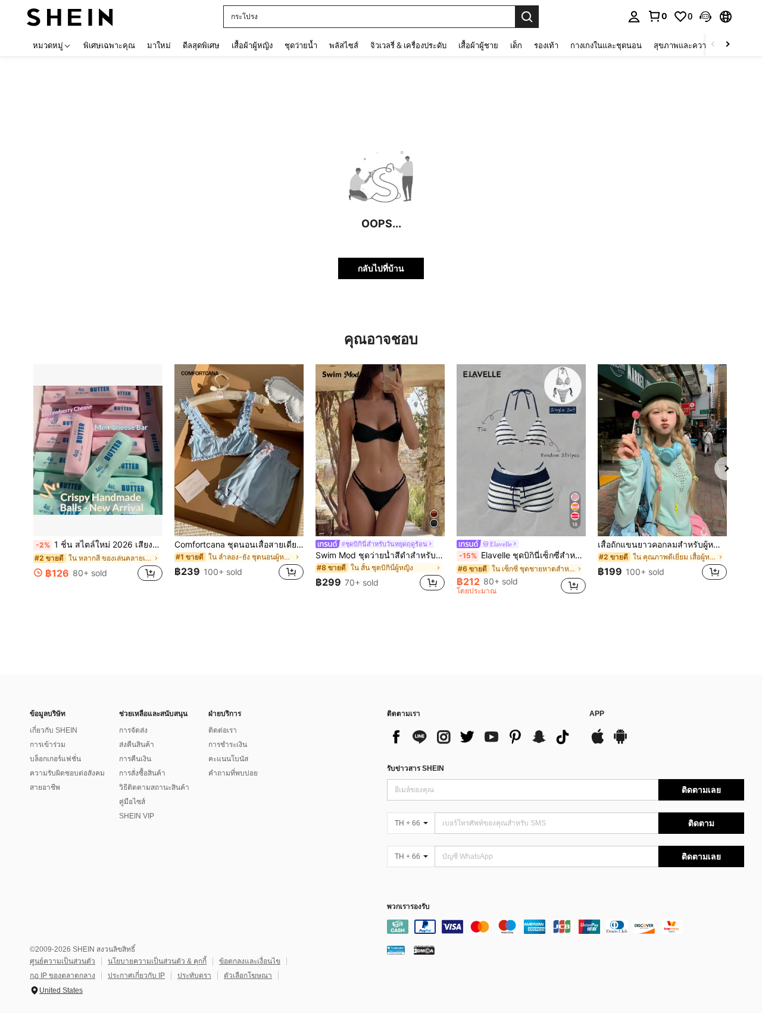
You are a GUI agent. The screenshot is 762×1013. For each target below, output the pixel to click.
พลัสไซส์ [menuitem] (343, 45)
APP (596, 714)
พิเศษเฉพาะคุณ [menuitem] (109, 45)
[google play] (620, 742)
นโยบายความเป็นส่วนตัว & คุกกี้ (157, 961)
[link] (657, 16)
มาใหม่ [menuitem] (159, 45)
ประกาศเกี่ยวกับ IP (136, 975)
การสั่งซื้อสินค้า (142, 773)
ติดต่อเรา (222, 730)
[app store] (597, 742)
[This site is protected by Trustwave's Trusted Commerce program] (396, 950)
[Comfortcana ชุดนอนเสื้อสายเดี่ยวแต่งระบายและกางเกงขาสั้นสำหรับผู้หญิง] (239, 450)
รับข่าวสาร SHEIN (415, 768)
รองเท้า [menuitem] (546, 45)
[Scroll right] (727, 45)
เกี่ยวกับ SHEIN (53, 730)
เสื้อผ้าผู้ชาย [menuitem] (478, 45)
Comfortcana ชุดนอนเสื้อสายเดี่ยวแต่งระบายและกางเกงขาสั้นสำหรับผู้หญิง (239, 544)
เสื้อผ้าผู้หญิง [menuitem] (252, 45)
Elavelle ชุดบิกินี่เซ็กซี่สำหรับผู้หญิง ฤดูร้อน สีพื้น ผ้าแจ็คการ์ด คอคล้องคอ (522, 555)
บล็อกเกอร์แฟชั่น (55, 759)
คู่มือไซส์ (132, 802)
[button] (705, 17)
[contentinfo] (565, 927)
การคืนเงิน (135, 759)
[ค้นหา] (527, 16)
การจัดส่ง (133, 730)
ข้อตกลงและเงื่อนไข (249, 961)
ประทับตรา (194, 975)
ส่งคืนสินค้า (136, 744)
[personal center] (634, 17)
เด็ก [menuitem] (516, 45)
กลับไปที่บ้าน (381, 268)
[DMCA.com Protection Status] (424, 950)
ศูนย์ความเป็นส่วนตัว (62, 961)
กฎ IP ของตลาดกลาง (62, 975)
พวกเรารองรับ (408, 907)
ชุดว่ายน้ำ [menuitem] (301, 45)
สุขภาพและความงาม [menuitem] (689, 45)
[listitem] (98, 479)
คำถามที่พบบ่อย (233, 773)
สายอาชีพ (45, 787)
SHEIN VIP (136, 816)
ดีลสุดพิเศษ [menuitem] (201, 45)
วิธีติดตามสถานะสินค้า (154, 787)
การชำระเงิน (227, 744)
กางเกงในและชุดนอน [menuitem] (606, 45)
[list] (482, 737)
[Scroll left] (713, 45)
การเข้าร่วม (47, 744)
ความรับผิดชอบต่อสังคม (67, 773)
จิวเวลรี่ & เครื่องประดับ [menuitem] (408, 45)
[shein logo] (70, 16)
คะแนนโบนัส (228, 759)
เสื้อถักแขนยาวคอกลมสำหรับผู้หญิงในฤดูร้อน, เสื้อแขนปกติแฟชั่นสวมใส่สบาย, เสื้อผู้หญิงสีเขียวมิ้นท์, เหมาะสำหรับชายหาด (662, 544)
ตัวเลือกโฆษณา (248, 975)
